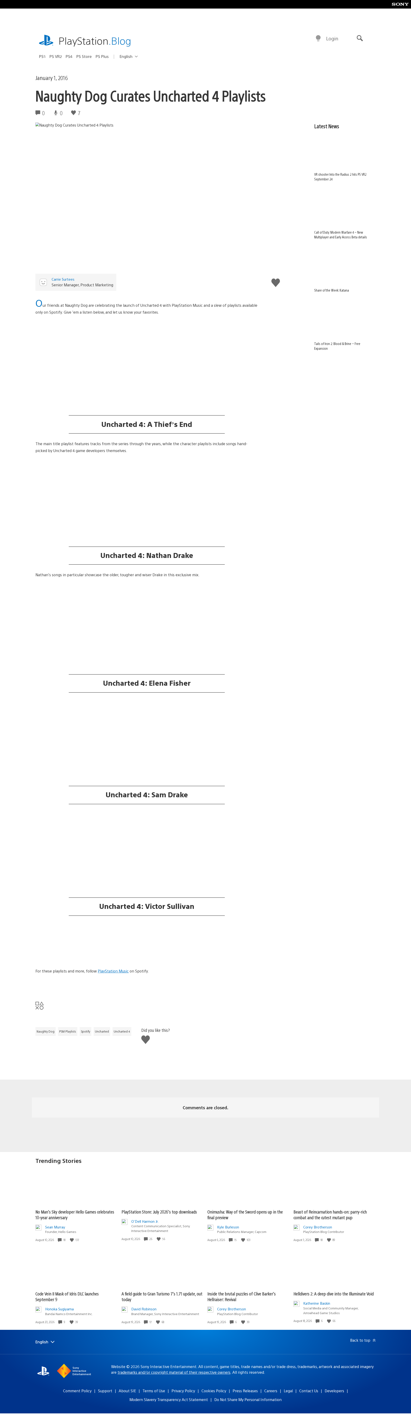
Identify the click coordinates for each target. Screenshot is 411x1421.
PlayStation (95, 40)
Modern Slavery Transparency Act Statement (168, 1399)
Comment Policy (77, 1390)
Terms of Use (153, 1390)
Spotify (85, 1031)
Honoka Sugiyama (59, 1309)
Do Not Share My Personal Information (248, 1399)
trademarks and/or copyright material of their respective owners (173, 1372)
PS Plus (102, 56)
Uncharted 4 (122, 1031)
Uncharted (102, 1031)
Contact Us (308, 1390)
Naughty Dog (45, 1031)
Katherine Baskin (316, 1303)
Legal (288, 1390)
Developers (334, 1390)
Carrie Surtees (63, 279)
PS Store (84, 56)
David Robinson (144, 1309)
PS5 (42, 56)
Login (332, 38)
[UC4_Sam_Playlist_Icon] (146, 829)
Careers (270, 1390)
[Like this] (72, 1240)
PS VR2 (55, 56)
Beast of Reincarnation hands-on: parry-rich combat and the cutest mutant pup (330, 1214)
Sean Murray (55, 1227)
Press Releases (245, 1390)
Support (105, 1390)
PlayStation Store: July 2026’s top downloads (159, 1211)
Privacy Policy (183, 1390)
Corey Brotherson (317, 1227)
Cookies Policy (213, 1390)
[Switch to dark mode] (318, 38)
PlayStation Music (113, 970)
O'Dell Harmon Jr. (145, 1221)
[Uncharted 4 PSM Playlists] (146, 343)
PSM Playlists (67, 1031)
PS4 (69, 56)
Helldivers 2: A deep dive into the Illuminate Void (334, 1293)
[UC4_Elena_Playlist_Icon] (146, 717)
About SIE (127, 1390)
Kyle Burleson (228, 1227)
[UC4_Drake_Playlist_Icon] (146, 605)
